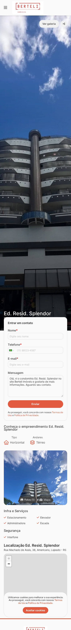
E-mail (13, 358)
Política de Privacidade (26, 415)
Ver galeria (49, 23)
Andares (38, 437)
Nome (13, 330)
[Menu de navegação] (5, 7)
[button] (35, 492)
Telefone (15, 344)
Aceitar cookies (35, 610)
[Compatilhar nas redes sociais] (64, 24)
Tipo (14, 437)
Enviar (35, 404)
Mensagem (15, 373)
